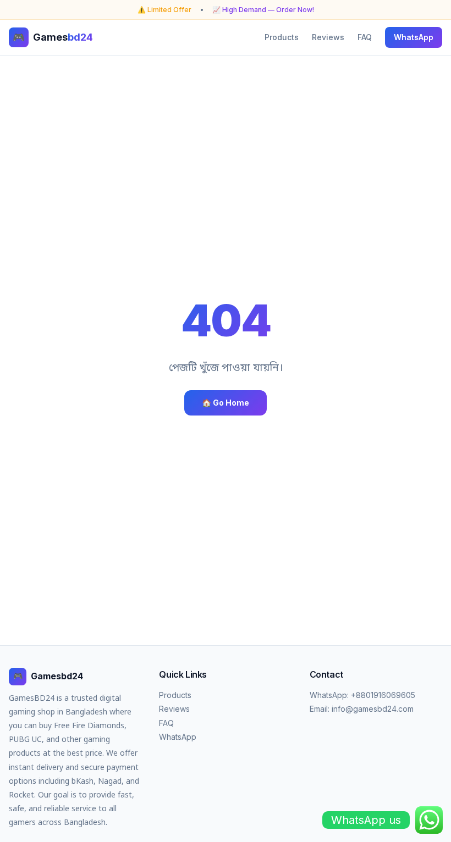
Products (282, 37)
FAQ (365, 37)
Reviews (328, 37)
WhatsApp (413, 37)
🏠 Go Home (225, 402)
